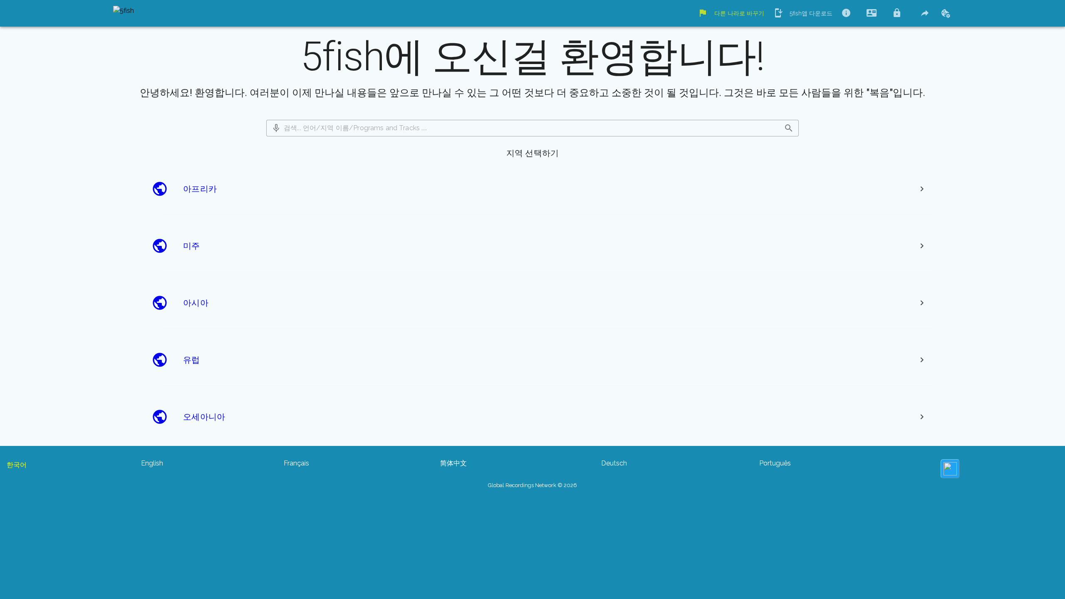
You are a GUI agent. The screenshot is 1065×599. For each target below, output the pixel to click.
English (152, 463)
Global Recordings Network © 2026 (532, 485)
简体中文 (453, 463)
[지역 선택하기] (922, 189)
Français (296, 463)
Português (775, 463)
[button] (276, 128)
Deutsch (614, 463)
